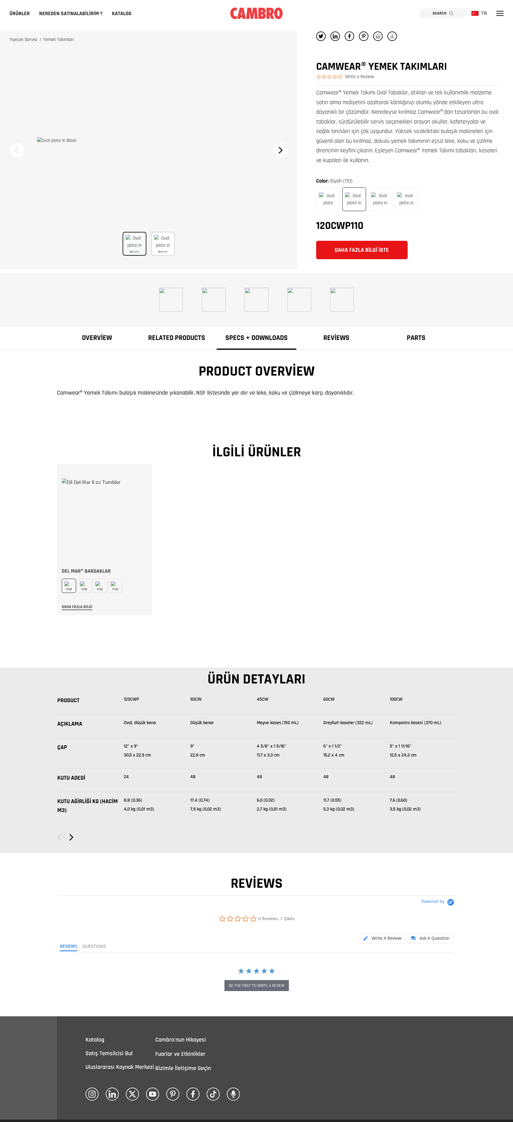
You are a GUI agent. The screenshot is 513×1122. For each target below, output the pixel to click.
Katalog (122, 13)
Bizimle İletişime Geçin (183, 1068)
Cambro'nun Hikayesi (180, 1040)
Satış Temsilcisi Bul (109, 1053)
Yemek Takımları (58, 40)
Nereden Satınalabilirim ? (70, 13)
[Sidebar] (500, 13)
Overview (97, 337)
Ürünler (20, 13)
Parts (416, 337)
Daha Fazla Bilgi (77, 607)
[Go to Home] (256, 13)
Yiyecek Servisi (24, 40)
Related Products (176, 337)
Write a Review (359, 77)
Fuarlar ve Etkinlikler (180, 1054)
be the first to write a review (256, 985)
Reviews (336, 337)
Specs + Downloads (256, 337)
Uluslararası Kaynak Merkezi (120, 1067)
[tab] (382, 938)
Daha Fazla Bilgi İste (362, 250)
